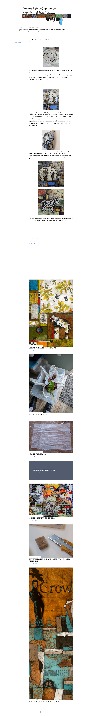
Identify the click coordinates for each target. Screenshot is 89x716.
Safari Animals (17, 42)
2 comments (34, 350)
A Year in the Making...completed (43, 348)
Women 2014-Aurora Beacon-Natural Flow (46, 701)
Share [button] (15, 37)
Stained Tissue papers (37, 454)
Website (25, 27)
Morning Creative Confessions (42, 518)
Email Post (34, 236)
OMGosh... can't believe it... (44, 470)
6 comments (34, 563)
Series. (15, 43)
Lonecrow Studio (33, 27)
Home (20, 27)
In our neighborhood (38, 414)
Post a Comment (35, 416)
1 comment (34, 456)
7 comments (38, 472)
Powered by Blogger (45, 711)
